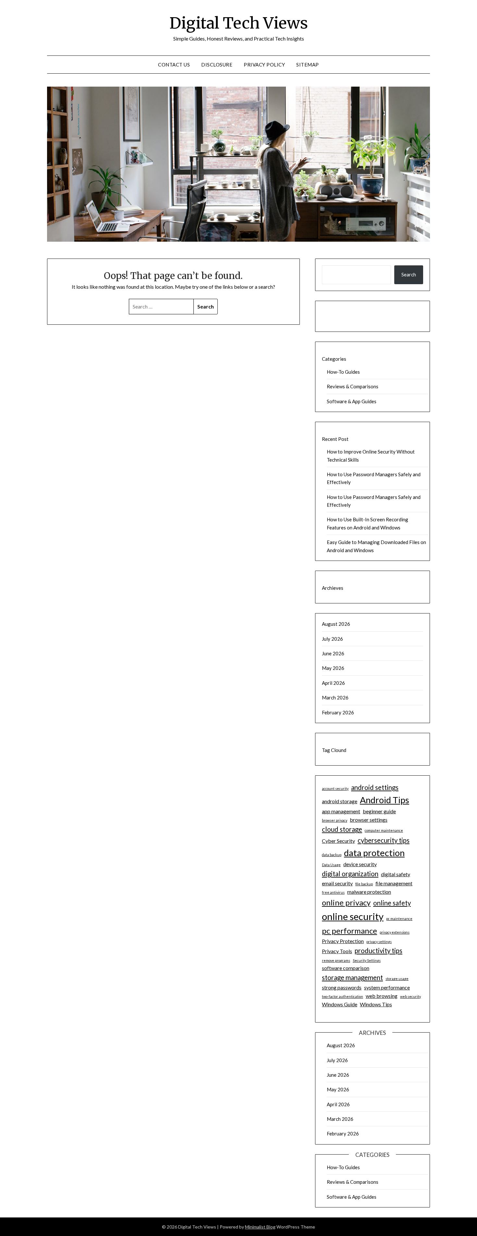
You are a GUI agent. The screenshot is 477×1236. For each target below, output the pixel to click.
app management (341, 811)
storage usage (397, 978)
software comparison (345, 968)
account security (335, 788)
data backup (331, 855)
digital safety (395, 874)
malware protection (369, 892)
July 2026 (332, 639)
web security (410, 996)
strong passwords (341, 987)
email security (337, 883)
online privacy (346, 902)
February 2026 (338, 712)
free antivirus (333, 892)
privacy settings (379, 941)
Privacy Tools (337, 951)
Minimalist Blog (260, 1227)
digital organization (350, 874)
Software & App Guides (351, 401)
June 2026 (333, 653)
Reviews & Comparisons (352, 386)
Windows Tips (376, 1004)
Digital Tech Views (238, 23)
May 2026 (333, 668)
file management (393, 883)
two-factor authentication (342, 996)
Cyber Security (338, 841)
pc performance (349, 930)
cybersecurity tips (384, 840)
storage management (352, 977)
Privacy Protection (343, 941)
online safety (392, 903)
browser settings (368, 820)
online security (353, 916)
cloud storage (342, 829)
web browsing (382, 996)
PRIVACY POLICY (264, 64)
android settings (374, 787)
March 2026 (335, 697)
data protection (374, 852)
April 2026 (333, 683)
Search (408, 274)
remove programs (336, 960)
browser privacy (334, 820)
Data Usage (331, 865)
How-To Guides (343, 372)
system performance (387, 987)
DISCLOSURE (216, 64)
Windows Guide (339, 1004)
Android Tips (384, 799)
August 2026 (336, 624)
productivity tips (378, 950)
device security (360, 864)
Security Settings (367, 960)
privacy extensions (395, 932)
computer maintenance (384, 830)
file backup (364, 884)
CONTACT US (174, 64)
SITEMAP (307, 64)
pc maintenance (399, 918)
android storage (339, 801)
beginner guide (379, 811)
